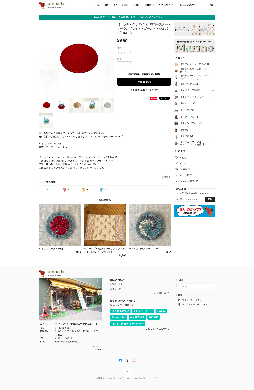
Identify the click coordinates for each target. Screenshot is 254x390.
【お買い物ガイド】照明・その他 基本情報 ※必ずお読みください (127, 17)
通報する (166, 177)
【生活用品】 (187, 136)
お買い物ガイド (167, 5)
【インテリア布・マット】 (194, 97)
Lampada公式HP (189, 5)
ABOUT (125, 5)
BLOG (136, 5)
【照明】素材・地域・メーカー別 (194, 70)
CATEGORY (111, 5)
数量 (119, 59)
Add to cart (144, 81)
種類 (119, 48)
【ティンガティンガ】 (192, 123)
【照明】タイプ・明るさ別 (194, 64)
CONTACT (149, 5)
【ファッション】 (189, 116)
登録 (210, 199)
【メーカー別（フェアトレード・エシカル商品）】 (194, 143)
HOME (97, 5)
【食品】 (184, 130)
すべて (48, 189)
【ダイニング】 (188, 103)
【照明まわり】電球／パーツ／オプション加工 (194, 77)
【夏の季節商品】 (189, 83)
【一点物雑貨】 (188, 110)
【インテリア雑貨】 (191, 90)
